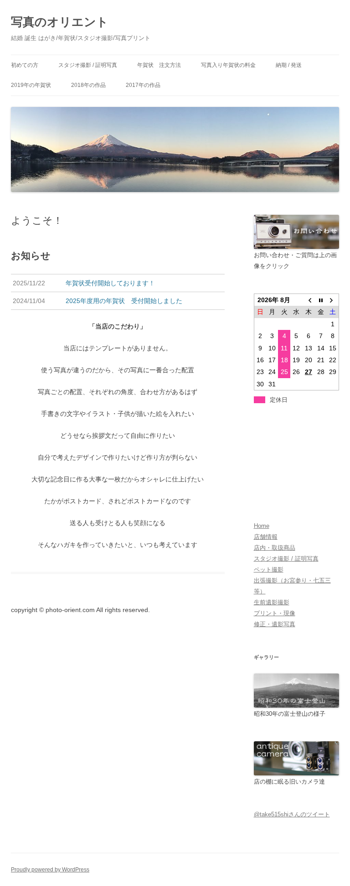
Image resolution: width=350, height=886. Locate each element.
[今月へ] (320, 300)
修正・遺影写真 (274, 624)
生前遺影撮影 (271, 602)
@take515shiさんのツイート (292, 814)
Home (261, 525)
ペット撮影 (268, 569)
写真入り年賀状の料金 (228, 65)
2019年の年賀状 (31, 85)
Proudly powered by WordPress (50, 869)
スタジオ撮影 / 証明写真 (87, 65)
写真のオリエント (59, 22)
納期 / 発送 (289, 65)
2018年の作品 (88, 85)
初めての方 (24, 65)
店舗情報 (266, 536)
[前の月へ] (309, 300)
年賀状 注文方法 (159, 65)
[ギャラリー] (297, 705)
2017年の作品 (143, 85)
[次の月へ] (333, 300)
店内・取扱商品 (274, 547)
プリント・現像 (274, 613)
